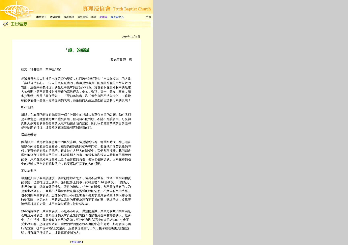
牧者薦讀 (69, 17)
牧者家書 (55, 17)
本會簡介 (41, 17)
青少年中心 (117, 17)
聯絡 (93, 17)
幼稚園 (103, 17)
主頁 (148, 17)
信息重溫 (82, 17)
